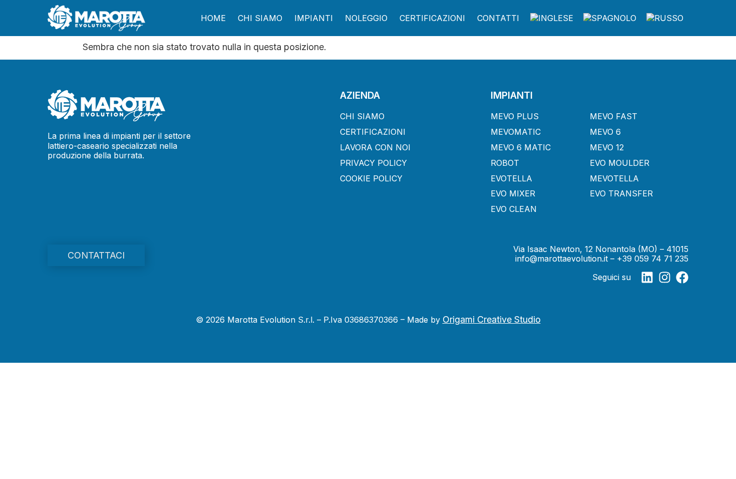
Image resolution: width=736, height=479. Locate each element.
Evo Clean (514, 209)
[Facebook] (682, 277)
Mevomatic (516, 132)
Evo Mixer (513, 193)
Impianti (313, 18)
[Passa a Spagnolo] (609, 18)
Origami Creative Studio (492, 319)
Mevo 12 (607, 147)
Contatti (498, 18)
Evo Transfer (621, 193)
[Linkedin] (647, 277)
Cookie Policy (371, 178)
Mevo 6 (605, 132)
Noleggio (366, 18)
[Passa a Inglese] (551, 18)
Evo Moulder (619, 163)
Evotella (511, 178)
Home (213, 18)
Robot (505, 163)
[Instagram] (664, 277)
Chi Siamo (260, 18)
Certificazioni (432, 18)
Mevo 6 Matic (521, 147)
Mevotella (614, 178)
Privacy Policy (373, 163)
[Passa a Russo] (664, 18)
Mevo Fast (613, 116)
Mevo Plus (515, 116)
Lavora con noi (375, 147)
